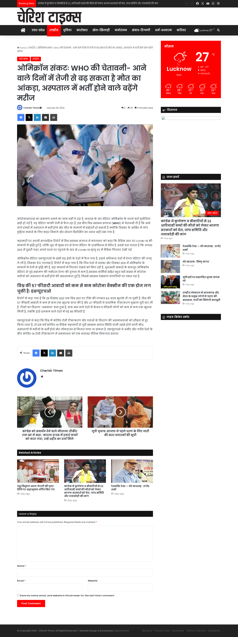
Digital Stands (121, 630)
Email (21, 580)
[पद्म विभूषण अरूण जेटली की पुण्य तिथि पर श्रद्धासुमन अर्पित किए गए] (38, 471)
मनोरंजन (121, 30)
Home (23, 47)
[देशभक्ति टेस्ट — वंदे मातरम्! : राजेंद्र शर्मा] (132, 471)
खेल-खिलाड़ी (101, 30)
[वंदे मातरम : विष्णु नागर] (170, 266)
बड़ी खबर (23, 59)
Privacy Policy (162, 630)
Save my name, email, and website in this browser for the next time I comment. (67, 595)
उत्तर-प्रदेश (38, 30)
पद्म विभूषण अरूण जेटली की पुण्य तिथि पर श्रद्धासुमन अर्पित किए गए (36, 487)
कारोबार (82, 30)
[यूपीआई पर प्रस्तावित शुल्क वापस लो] (170, 281)
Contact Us (214, 630)
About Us (147, 630)
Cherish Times (31, 107)
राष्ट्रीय (53, 30)
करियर (181, 30)
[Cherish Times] (49, 16)
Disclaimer (178, 630)
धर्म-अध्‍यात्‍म (163, 30)
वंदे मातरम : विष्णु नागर (196, 261)
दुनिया (67, 30)
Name (21, 566)
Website (92, 580)
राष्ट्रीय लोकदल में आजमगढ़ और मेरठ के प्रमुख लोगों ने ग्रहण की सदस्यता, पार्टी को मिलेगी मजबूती (201, 296)
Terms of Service (195, 630)
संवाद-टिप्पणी (141, 30)
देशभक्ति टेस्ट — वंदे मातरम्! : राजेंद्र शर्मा (57, 3)
